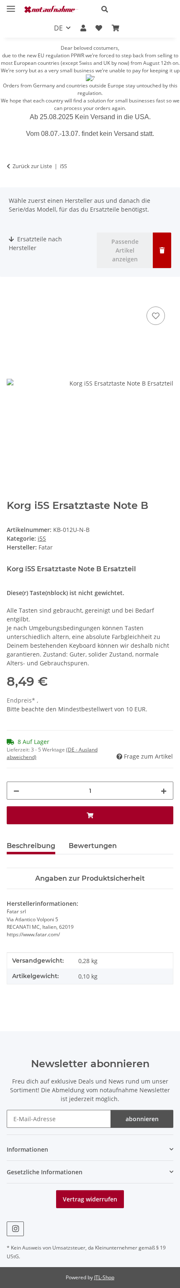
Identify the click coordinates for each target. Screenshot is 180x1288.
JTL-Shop (104, 1277)
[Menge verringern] (16, 790)
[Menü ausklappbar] (11, 5)
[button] (134, 9)
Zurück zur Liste (32, 166)
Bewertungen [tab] (93, 846)
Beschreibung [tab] (31, 846)
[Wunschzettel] (99, 28)
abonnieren (142, 1119)
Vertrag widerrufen (90, 1199)
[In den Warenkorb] (13, 295)
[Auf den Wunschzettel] (156, 316)
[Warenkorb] (115, 28)
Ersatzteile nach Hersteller (35, 243)
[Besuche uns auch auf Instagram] (15, 1229)
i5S (42, 538)
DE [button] (58, 28)
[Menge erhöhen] (163, 790)
